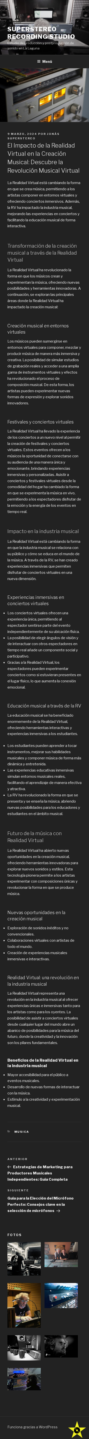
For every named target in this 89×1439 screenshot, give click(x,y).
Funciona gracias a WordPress (32, 1427)
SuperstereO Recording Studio (41, 33)
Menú (47, 61)
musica (21, 1131)
